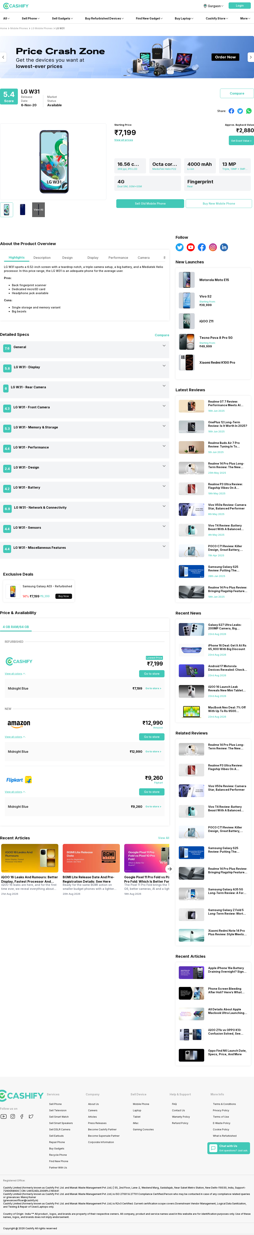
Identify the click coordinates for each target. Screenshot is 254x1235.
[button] (240, 5)
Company (92, 1094)
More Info (217, 1094)
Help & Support (180, 1094)
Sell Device (138, 1094)
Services (53, 1094)
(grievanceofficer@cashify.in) (20, 1200)
